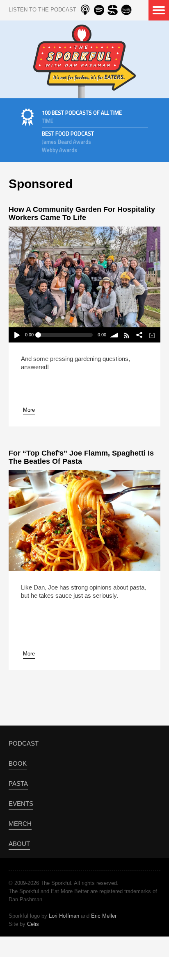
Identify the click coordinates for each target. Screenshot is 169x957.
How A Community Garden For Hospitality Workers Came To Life (82, 213)
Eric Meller (103, 916)
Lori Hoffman (64, 916)
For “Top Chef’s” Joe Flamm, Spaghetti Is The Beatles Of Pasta (81, 457)
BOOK (18, 763)
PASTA (18, 783)
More (29, 410)
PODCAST (24, 743)
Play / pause (17, 335)
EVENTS (21, 803)
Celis (33, 924)
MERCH (20, 823)
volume (115, 335)
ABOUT (19, 843)
